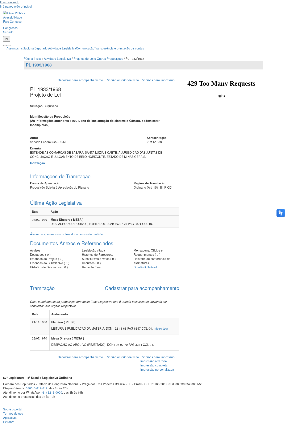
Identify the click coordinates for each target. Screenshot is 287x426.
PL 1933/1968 (39, 65)
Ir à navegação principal (16, 6)
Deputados (41, 48)
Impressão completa (153, 365)
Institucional (26, 48)
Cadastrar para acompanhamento (81, 80)
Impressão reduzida (153, 361)
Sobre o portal (12, 409)
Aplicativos (10, 417)
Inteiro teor (161, 328)
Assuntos (13, 48)
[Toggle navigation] (5, 45)
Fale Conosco (12, 21)
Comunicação (85, 48)
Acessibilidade (12, 17)
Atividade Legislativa (62, 48)
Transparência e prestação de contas (119, 48)
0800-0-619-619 (36, 388)
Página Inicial (32, 58)
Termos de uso (13, 413)
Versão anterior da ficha (123, 80)
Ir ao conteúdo (9, 2)
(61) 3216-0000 (51, 392)
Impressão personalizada (157, 369)
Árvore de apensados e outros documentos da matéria (66, 234)
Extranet (8, 422)
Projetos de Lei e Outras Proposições (98, 58)
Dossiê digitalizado (146, 267)
